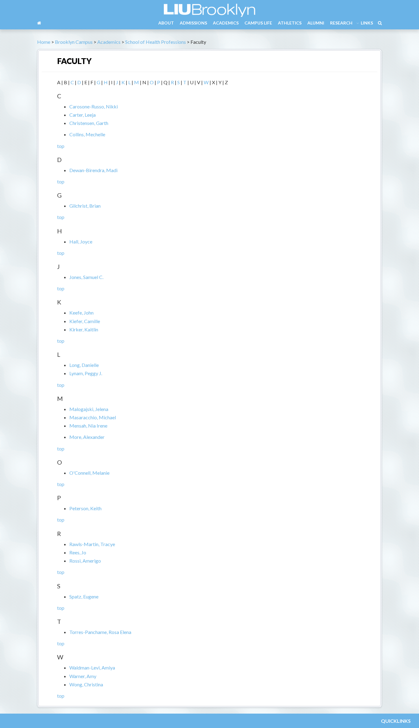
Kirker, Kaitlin (83, 329)
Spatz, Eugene (83, 596)
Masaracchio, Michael (92, 417)
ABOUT (166, 22)
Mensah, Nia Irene (88, 425)
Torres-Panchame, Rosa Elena (100, 632)
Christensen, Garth (88, 123)
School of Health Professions (155, 42)
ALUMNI (315, 22)
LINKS (367, 22)
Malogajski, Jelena (88, 409)
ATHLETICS (290, 22)
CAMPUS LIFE (258, 22)
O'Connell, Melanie (89, 473)
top (60, 146)
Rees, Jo (77, 552)
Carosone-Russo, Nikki (93, 106)
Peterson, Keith (85, 508)
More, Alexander (87, 437)
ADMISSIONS (193, 22)
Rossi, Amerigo (85, 561)
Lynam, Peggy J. (85, 373)
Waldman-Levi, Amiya (92, 667)
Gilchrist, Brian (85, 206)
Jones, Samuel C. (86, 277)
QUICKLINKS (396, 721)
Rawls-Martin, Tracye (92, 544)
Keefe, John (81, 312)
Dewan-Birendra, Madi (93, 170)
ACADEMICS (226, 22)
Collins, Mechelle (87, 134)
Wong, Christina (86, 684)
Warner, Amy (82, 676)
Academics (109, 42)
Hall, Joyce (80, 241)
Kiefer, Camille (84, 321)
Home (43, 42)
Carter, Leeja (82, 115)
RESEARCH (341, 22)
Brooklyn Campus (74, 42)
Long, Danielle (84, 365)
